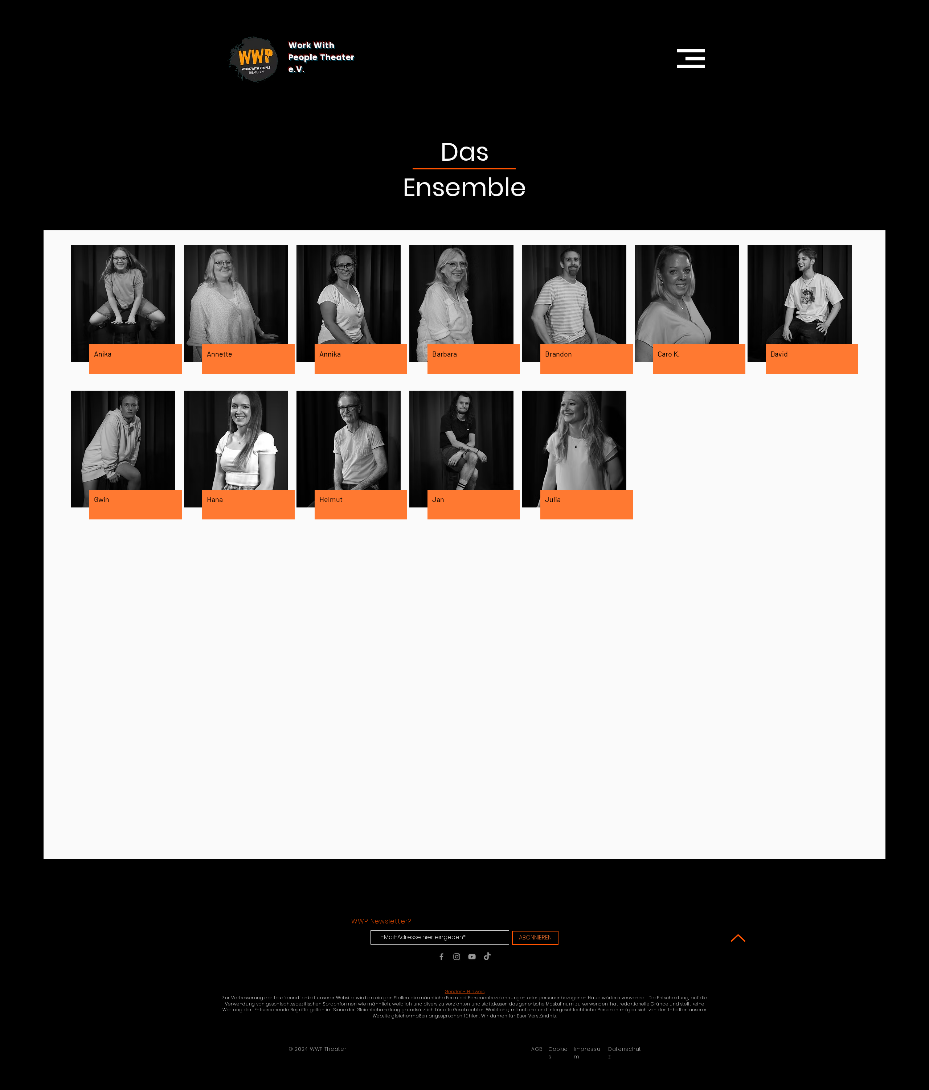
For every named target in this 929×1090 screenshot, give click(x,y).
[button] (691, 58)
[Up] (738, 938)
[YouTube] (471, 956)
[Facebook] (441, 956)
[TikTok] (487, 956)
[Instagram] (456, 956)
